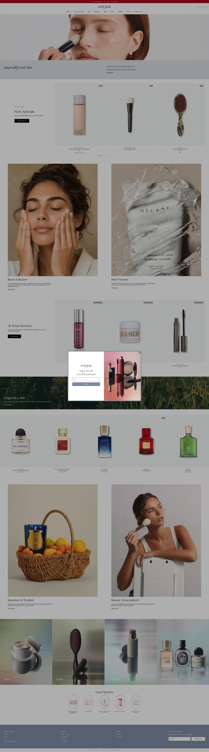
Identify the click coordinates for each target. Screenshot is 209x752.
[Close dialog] (140, 353)
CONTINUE (86, 384)
